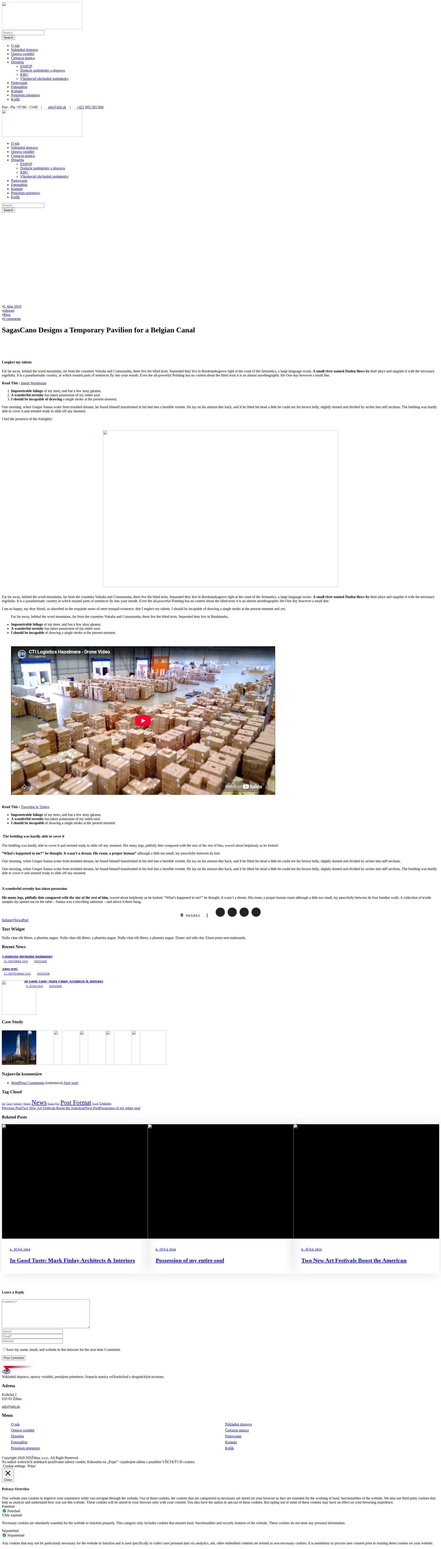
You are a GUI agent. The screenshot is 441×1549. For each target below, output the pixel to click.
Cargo (9, 1103)
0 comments (12, 319)
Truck (95, 1103)
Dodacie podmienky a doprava (42, 70)
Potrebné (13, 1511)
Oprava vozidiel (22, 54)
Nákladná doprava (24, 50)
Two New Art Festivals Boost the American (354, 1260)
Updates (105, 1103)
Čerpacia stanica (23, 58)
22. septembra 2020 (17, 973)
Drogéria (17, 62)
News (18, 920)
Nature (27, 1103)
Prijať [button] (32, 1466)
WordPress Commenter (28, 1083)
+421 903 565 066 (90, 107)
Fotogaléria (19, 87)
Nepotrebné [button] (10, 1531)
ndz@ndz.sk (57, 107)
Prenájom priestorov (25, 95)
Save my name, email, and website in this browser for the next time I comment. (63, 1350)
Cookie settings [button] (14, 1466)
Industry (8, 920)
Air (3, 1103)
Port (25, 920)
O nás (15, 46)
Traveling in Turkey (35, 807)
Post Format (75, 1102)
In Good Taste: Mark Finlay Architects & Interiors (63, 981)
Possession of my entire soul (190, 1260)
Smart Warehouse (33, 383)
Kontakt (17, 91)
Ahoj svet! (10, 969)
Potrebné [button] (8, 1506)
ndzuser (8, 310)
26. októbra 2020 (16, 961)
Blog (6, 315)
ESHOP (26, 66)
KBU (24, 74)
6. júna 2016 (12, 306)
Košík (15, 99)
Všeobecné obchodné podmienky (44, 79)
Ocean (51, 1103)
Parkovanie (19, 83)
